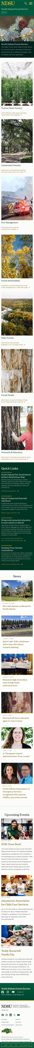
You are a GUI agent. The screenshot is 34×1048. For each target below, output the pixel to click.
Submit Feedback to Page (11, 994)
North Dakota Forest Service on (2, 992)
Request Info (27, 1045)
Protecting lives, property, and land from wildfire (10, 228)
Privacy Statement (6, 1039)
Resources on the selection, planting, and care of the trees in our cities (13, 171)
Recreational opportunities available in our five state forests (12, 344)
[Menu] (17, 12)
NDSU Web (4, 1041)
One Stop (18, 1022)
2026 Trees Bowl (11, 844)
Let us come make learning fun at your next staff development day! (12, 539)
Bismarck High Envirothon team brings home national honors (15, 683)
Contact (17, 1019)
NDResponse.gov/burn (8, 491)
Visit (16, 1045)
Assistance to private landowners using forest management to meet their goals (14, 286)
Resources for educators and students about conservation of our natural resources (16, 458)
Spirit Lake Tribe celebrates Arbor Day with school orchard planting (16, 644)
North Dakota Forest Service (15, 988)
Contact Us (20, 992)
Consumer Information (7, 1025)
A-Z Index (4, 1019)
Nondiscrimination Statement (21, 1039)
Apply (5, 1045)
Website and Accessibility (19, 1041)
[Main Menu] (31, 3)
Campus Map (5, 1022)
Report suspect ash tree (9, 513)
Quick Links (18, 1025)
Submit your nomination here (10, 564)
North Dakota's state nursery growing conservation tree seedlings (13, 114)
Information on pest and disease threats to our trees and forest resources (14, 401)
